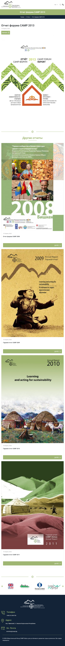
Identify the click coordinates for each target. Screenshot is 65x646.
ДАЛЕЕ (56, 245)
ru (55, 4)
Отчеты (28, 17)
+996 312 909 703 (11, 615)
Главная (22, 17)
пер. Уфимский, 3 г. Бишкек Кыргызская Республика (20, 623)
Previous (2, 586)
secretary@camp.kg (11, 631)
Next (63, 586)
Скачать (5, 32)
